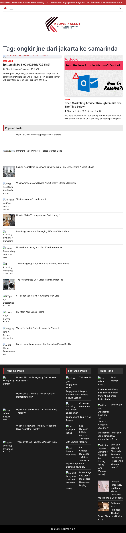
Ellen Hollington (13, 69)
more (67, 99)
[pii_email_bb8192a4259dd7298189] (27, 64)
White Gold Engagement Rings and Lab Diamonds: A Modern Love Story (77, 2)
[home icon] (5, 8)
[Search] (120, 8)
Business (8, 61)
